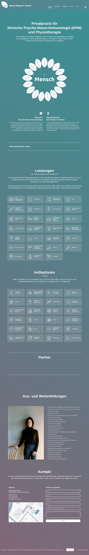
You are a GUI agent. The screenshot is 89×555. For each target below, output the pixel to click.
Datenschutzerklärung (82, 549)
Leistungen (57, 6)
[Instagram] (85, 7)
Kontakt (50, 7)
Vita (77, 6)
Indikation (64, 6)
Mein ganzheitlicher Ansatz (19, 146)
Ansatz (49, 6)
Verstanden (70, 549)
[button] (44, 146)
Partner (72, 6)
